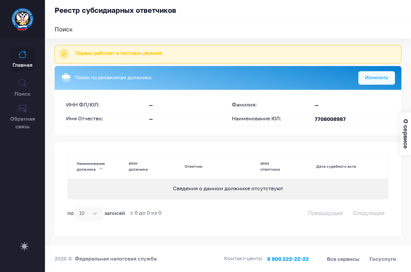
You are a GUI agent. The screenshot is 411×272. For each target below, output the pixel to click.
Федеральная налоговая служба (116, 259)
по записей (96, 213)
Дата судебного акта (336, 166)
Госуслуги (383, 259)
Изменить (376, 77)
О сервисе (405, 134)
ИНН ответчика (270, 166)
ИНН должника (138, 166)
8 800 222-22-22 (288, 259)
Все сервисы (343, 259)
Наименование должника (91, 166)
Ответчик (194, 166)
